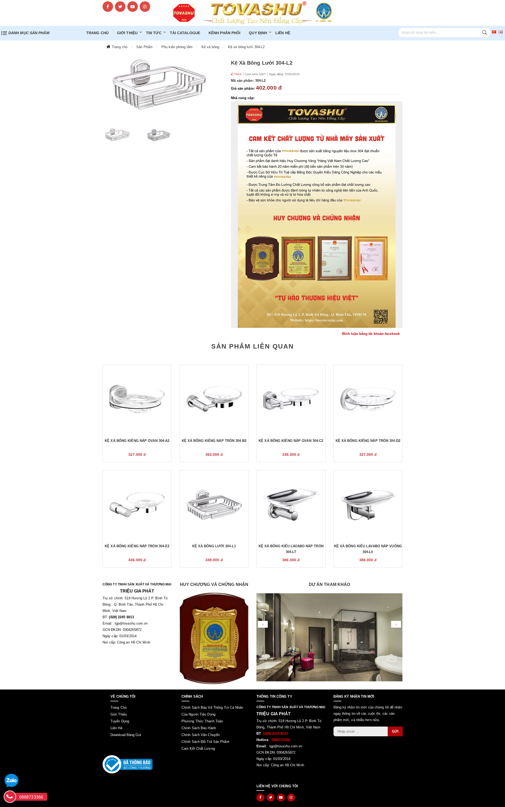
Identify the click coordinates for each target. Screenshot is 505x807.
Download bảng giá (125, 735)
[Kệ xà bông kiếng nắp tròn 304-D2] (368, 399)
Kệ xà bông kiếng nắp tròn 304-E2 (137, 546)
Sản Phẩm (144, 47)
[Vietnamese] (494, 32)
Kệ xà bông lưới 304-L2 (246, 47)
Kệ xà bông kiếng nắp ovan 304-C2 (291, 441)
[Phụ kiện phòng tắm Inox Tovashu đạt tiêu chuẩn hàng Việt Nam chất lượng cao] (214, 638)
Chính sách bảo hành (198, 728)
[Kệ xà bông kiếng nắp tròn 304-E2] (137, 504)
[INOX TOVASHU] (252, 12)
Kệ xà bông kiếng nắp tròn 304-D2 (368, 441)
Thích (237, 74)
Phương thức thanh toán (202, 721)
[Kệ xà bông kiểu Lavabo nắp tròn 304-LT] (291, 504)
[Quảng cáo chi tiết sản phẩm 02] (317, 216)
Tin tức (153, 33)
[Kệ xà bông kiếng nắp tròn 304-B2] (214, 399)
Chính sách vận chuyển (200, 735)
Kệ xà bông (210, 47)
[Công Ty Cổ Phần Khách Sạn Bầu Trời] (329, 647)
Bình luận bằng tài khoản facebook (371, 334)
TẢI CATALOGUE (185, 33)
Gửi (395, 731)
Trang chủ (97, 33)
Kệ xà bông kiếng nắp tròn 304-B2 (214, 441)
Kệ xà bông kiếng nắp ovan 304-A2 (137, 441)
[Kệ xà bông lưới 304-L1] (214, 504)
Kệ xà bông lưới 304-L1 (214, 546)
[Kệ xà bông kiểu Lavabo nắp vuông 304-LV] (368, 504)
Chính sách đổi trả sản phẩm (205, 742)
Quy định (258, 33)
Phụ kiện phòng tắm (177, 47)
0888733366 (31, 797)
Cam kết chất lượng (198, 748)
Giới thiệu (127, 33)
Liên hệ (282, 33)
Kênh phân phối (224, 33)
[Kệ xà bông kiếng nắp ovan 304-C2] (291, 399)
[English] (500, 32)
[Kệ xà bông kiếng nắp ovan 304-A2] (137, 399)
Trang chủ (119, 47)
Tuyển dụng (119, 721)
